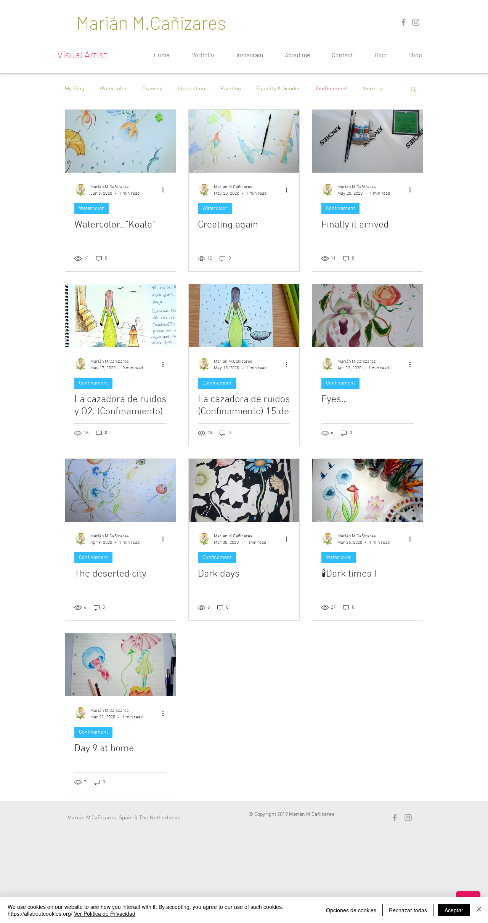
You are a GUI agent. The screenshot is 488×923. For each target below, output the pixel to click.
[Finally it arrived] (367, 141)
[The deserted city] (120, 490)
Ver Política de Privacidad (104, 913)
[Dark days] (244, 490)
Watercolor (113, 88)
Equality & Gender (278, 88)
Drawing (152, 88)
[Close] (478, 910)
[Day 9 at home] (120, 664)
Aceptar (454, 910)
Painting (230, 88)
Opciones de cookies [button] (351, 910)
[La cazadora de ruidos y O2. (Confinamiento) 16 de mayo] (120, 315)
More (369, 88)
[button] (413, 90)
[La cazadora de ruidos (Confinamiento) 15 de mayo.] (244, 315)
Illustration (191, 88)
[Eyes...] (367, 315)
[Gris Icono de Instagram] (416, 22)
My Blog (74, 88)
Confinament (331, 88)
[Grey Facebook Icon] (403, 22)
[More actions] (165, 189)
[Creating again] (244, 141)
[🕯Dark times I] (367, 490)
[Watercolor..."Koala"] (120, 141)
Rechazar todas (408, 910)
